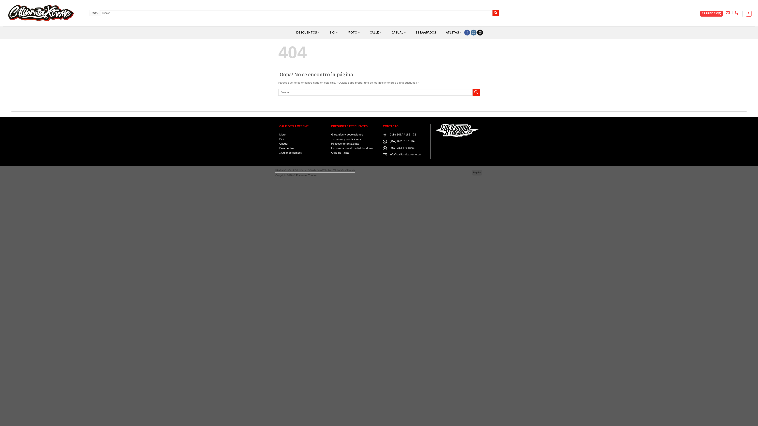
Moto (282, 134)
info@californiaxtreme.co (405, 154)
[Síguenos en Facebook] (467, 33)
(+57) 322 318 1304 (402, 141)
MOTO (352, 32)
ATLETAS (452, 32)
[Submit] (496, 13)
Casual (283, 143)
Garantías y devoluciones (347, 134)
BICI (332, 32)
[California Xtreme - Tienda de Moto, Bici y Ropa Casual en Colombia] (43, 13)
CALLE (374, 32)
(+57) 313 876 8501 (402, 147)
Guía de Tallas (340, 152)
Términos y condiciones (346, 139)
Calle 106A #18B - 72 (403, 134)
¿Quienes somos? (290, 152)
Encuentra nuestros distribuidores (352, 148)
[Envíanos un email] (480, 33)
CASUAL (397, 32)
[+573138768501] (737, 12)
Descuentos (306, 32)
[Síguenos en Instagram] (474, 33)
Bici (281, 139)
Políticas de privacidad (345, 143)
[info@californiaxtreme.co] (728, 12)
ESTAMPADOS (426, 32)
